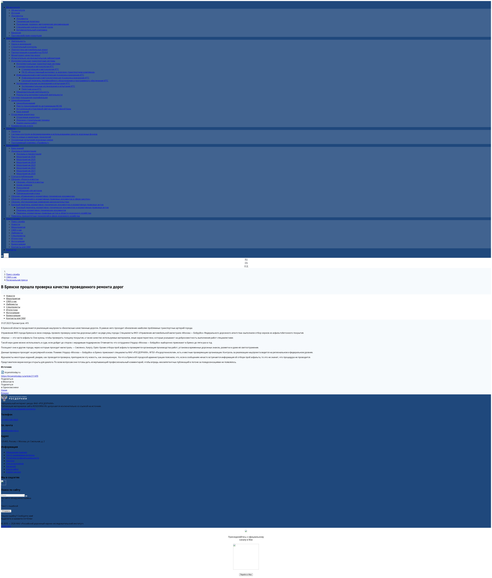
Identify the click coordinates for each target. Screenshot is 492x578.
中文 (246, 266)
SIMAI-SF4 (6, 526)
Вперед (5, 393)
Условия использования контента (18, 409)
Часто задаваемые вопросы (20, 455)
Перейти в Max (246, 575)
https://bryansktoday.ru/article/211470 (19, 376)
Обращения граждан (16, 452)
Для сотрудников (15, 463)
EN (246, 262)
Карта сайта (12, 469)
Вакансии (11, 466)
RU (246, 259)
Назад (4, 390)
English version (13, 472)
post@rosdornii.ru (10, 430)
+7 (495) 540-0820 (9, 419)
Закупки (10, 460)
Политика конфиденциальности (22, 458)
